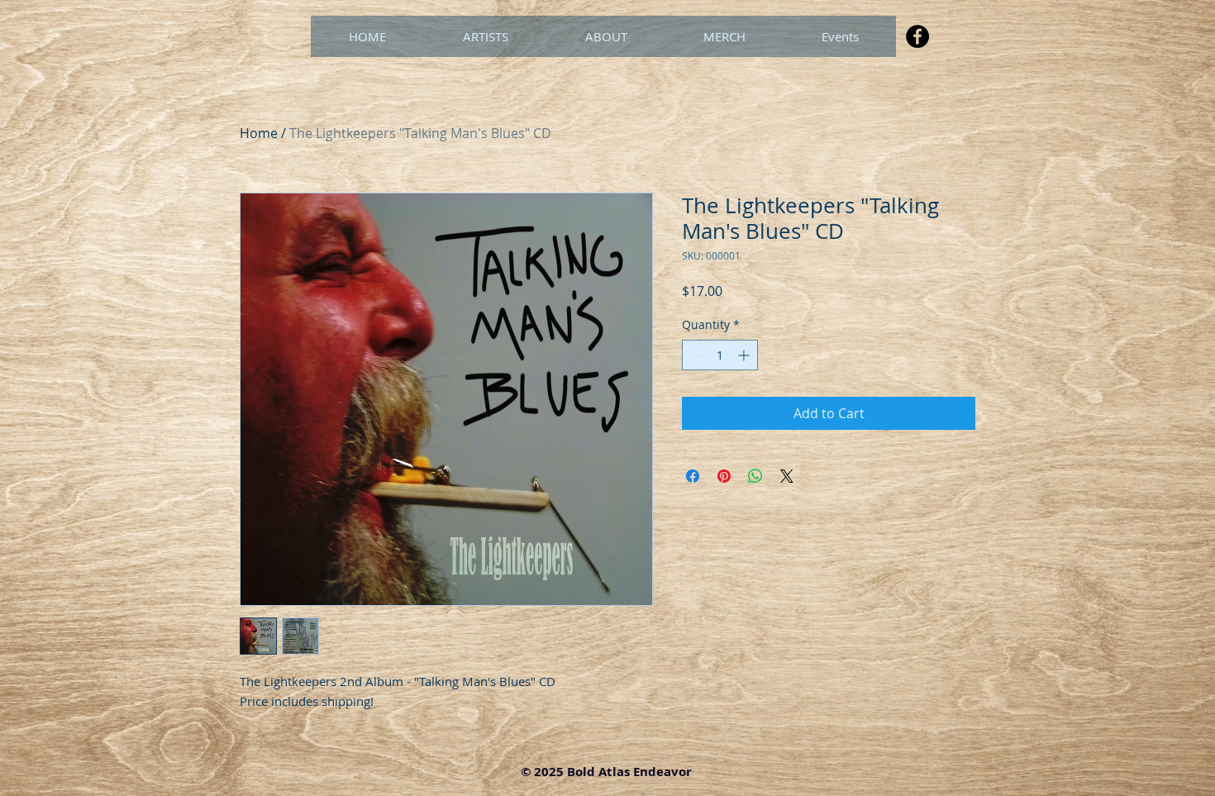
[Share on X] (787, 476)
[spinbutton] (720, 355)
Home (259, 133)
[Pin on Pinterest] (724, 476)
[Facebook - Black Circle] (917, 36)
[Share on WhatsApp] (755, 476)
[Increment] (745, 355)
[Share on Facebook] (693, 476)
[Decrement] (694, 355)
